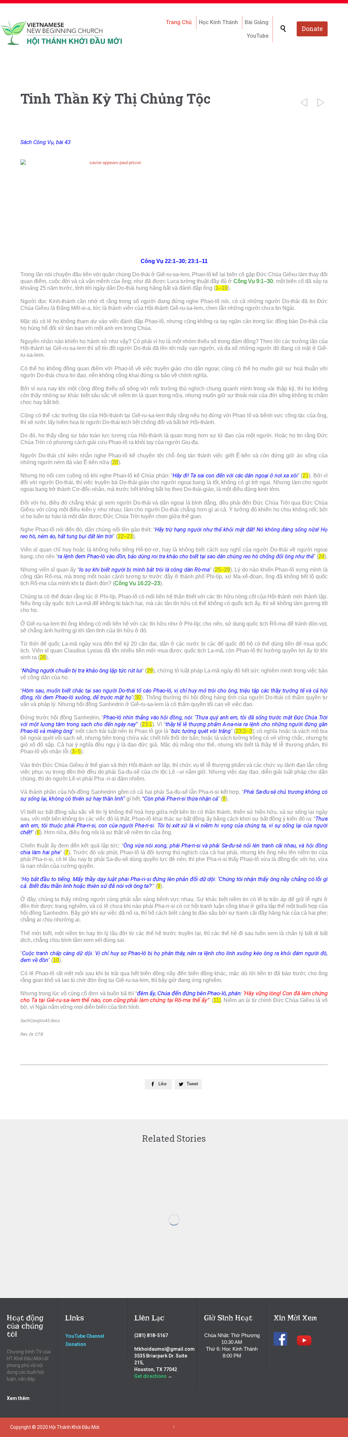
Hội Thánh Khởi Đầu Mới (74, 1427)
